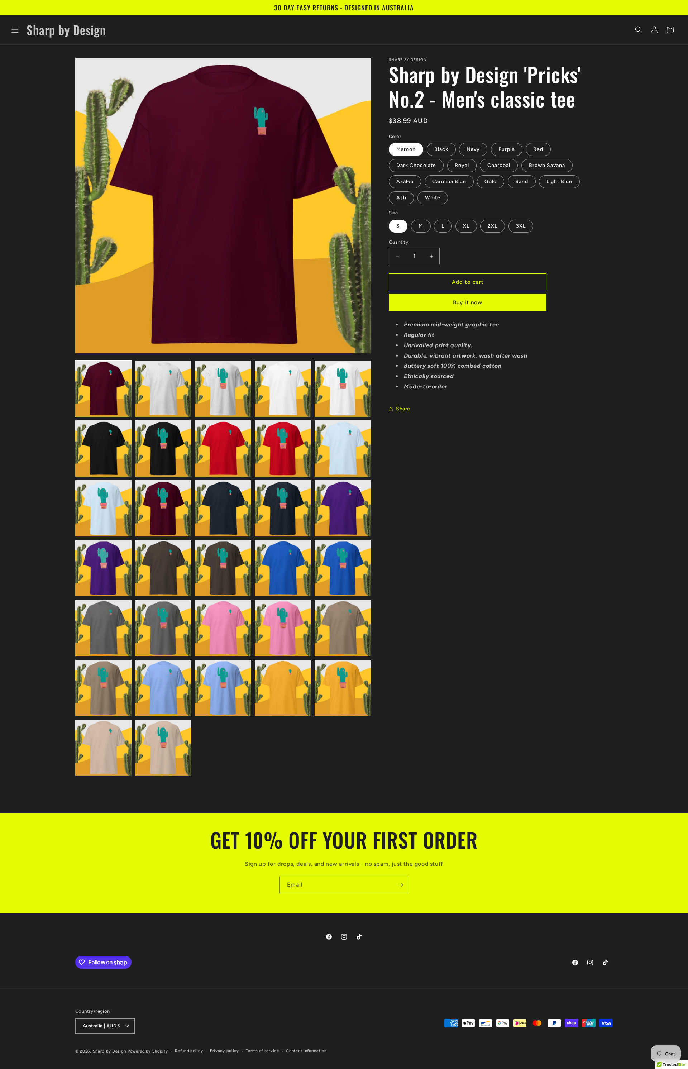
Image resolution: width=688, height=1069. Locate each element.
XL (466, 226)
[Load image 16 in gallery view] (103, 568)
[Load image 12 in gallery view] (163, 508)
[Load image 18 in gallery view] (223, 568)
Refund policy (189, 1050)
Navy (473, 149)
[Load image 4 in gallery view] (283, 389)
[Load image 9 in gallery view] (283, 448)
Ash (401, 198)
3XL (521, 226)
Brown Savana (547, 165)
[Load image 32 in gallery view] (163, 748)
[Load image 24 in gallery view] (283, 628)
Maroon (406, 149)
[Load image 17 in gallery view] (163, 568)
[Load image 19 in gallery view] (283, 568)
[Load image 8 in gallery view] (223, 448)
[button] (15, 30)
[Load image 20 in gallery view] (343, 568)
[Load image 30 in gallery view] (343, 688)
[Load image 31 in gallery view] (103, 748)
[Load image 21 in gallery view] (103, 628)
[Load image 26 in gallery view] (103, 688)
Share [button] (403, 409)
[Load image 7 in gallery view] (163, 448)
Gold (490, 181)
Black (441, 149)
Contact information (306, 1050)
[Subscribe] (400, 885)
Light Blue (559, 181)
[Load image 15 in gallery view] (343, 508)
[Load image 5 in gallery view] (343, 389)
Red (538, 149)
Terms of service (262, 1050)
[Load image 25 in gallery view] (343, 628)
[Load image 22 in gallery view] (163, 628)
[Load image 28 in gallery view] (223, 688)
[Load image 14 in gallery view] (283, 508)
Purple (506, 149)
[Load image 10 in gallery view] (343, 448)
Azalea (405, 181)
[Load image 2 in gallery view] (163, 389)
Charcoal (498, 165)
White (432, 198)
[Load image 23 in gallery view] (223, 628)
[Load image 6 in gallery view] (103, 448)
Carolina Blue (449, 181)
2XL (492, 226)
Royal (462, 165)
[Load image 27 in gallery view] (163, 688)
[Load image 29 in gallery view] (283, 688)
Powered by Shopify (148, 1051)
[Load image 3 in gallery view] (223, 389)
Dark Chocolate (416, 165)
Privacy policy (224, 1050)
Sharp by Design (109, 1051)
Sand (521, 181)
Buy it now (467, 302)
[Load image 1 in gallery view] (103, 389)
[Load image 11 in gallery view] (103, 508)
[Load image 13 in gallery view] (223, 508)
